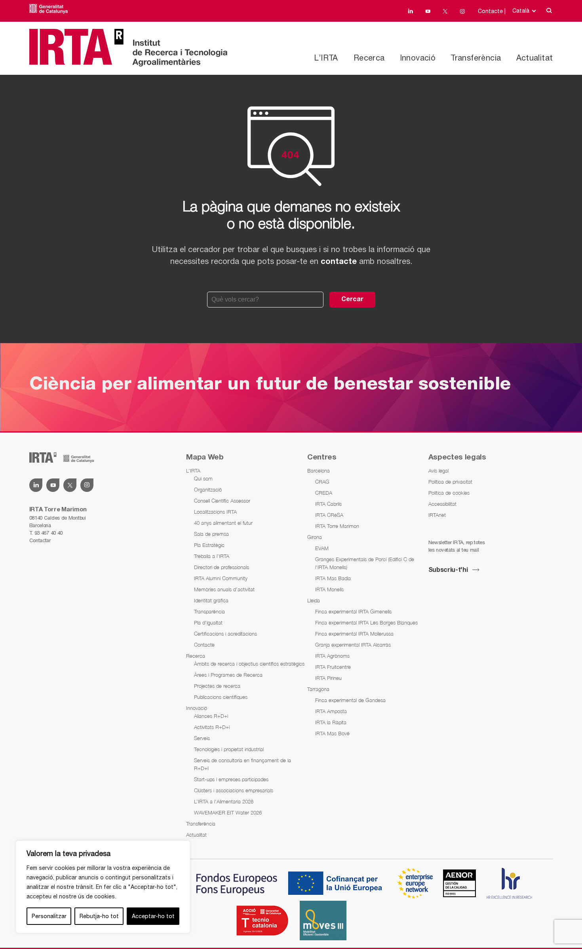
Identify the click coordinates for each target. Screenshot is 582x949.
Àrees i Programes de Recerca (228, 675)
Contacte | (492, 11)
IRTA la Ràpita (330, 722)
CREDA (323, 493)
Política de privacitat (450, 481)
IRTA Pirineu (328, 678)
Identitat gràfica (211, 600)
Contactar (40, 540)
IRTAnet (437, 515)
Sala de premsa (211, 534)
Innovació (418, 57)
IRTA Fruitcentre (333, 667)
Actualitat (534, 57)
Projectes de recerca (217, 686)
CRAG (322, 481)
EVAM (322, 548)
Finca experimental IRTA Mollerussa (354, 633)
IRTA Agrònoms (332, 656)
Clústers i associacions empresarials (233, 790)
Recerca (369, 57)
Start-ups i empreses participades (231, 779)
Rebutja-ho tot (99, 916)
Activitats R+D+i (212, 727)
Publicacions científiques (220, 697)
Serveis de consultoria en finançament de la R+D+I (242, 764)
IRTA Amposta (331, 711)
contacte (339, 262)
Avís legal (438, 470)
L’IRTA (326, 57)
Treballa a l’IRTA (211, 556)
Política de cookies (449, 493)
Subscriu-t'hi (448, 570)
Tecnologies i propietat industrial (229, 749)
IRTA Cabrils (328, 504)
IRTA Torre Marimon (337, 526)
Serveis (202, 738)
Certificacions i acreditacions (225, 633)
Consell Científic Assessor (222, 500)
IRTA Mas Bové (332, 733)
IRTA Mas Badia (333, 578)
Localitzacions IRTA (215, 512)
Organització (208, 489)
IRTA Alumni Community (220, 578)
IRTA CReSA (329, 515)
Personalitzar (49, 916)
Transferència (476, 57)
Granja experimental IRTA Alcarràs (353, 645)
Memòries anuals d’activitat (224, 589)
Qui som (203, 478)
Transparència (209, 611)
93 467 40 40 (48, 533)
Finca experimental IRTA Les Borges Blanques (366, 622)
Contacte (204, 645)
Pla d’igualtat (208, 622)
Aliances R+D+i (211, 716)
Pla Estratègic (209, 545)
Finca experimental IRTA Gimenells (353, 611)
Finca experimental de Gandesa (350, 700)
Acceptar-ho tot (153, 916)
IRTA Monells (329, 589)
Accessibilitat (442, 504)
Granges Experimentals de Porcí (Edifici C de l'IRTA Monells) (364, 563)
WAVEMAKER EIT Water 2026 (228, 812)
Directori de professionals (221, 567)
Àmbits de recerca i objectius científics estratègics (249, 664)
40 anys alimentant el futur (223, 523)
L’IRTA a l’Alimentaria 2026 (223, 801)
